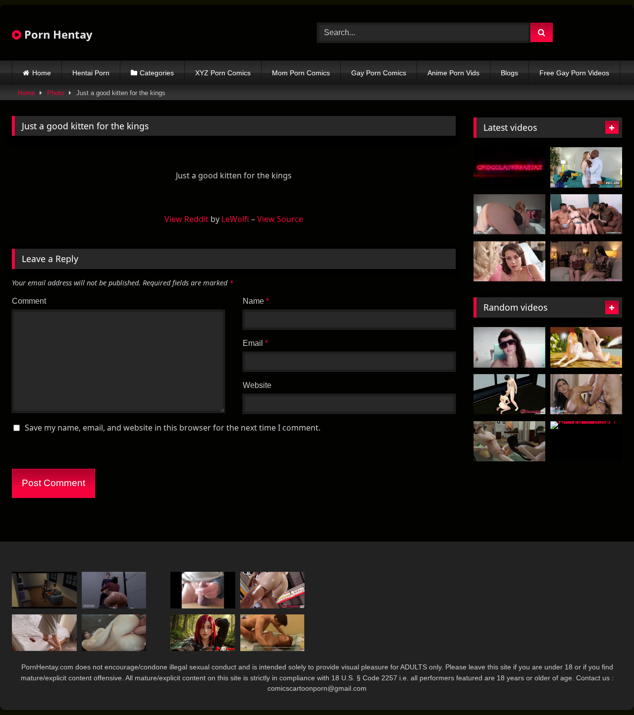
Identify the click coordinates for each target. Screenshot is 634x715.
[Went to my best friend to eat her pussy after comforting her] (586, 261)
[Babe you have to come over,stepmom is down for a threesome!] (509, 261)
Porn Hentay (57, 34)
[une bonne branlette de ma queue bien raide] (202, 590)
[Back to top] (603, 685)
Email (255, 343)
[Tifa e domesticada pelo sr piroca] (114, 632)
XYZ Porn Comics (223, 73)
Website (257, 385)
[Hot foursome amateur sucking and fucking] (586, 214)
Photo (55, 93)
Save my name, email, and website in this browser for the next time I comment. (172, 427)
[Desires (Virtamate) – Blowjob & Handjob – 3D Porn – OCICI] (114, 590)
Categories (157, 73)
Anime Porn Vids (453, 73)
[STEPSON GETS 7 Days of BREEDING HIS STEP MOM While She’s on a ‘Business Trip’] (44, 632)
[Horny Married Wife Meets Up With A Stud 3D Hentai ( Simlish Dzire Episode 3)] (509, 441)
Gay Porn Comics (378, 73)
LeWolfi (235, 219)
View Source (280, 219)
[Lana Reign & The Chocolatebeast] (509, 167)
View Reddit (186, 219)
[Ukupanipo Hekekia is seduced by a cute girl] (44, 590)
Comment (29, 301)
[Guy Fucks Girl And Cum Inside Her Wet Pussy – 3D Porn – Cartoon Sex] (272, 632)
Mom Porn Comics (301, 73)
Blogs (509, 73)
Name (256, 301)
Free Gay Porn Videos (574, 73)
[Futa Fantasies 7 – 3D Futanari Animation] (586, 441)
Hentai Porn (90, 73)
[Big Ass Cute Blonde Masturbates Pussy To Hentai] (509, 214)
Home (41, 73)
